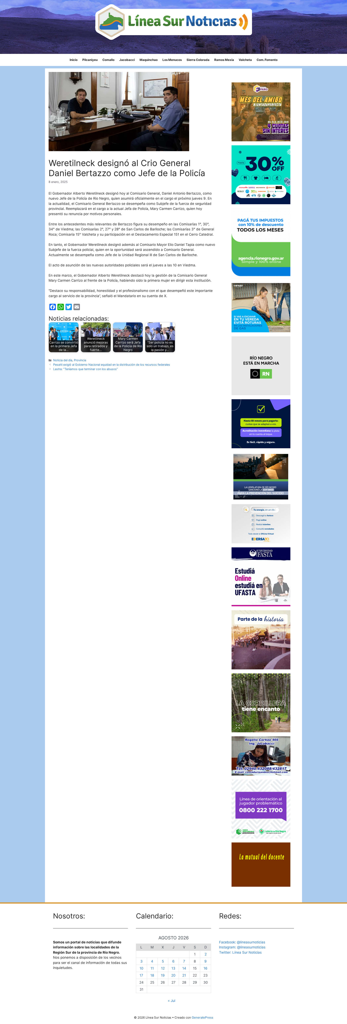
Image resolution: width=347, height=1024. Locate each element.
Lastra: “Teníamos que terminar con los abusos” (85, 369)
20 (173, 975)
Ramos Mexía (224, 60)
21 (184, 975)
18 (152, 975)
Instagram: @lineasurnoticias (242, 947)
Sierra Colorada (198, 60)
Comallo (108, 60)
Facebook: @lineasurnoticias (242, 942)
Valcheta (245, 60)
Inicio (74, 60)
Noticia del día (62, 360)
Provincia (80, 360)
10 (141, 968)
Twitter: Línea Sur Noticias (240, 952)
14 (184, 968)
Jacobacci (127, 60)
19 (163, 975)
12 (163, 968)
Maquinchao (149, 60)
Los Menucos (172, 60)
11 (152, 968)
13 (173, 968)
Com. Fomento (267, 60)
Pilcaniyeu (90, 60)
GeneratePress (202, 1017)
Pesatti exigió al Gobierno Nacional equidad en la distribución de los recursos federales (111, 364)
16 (205, 968)
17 (141, 975)
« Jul (171, 1001)
